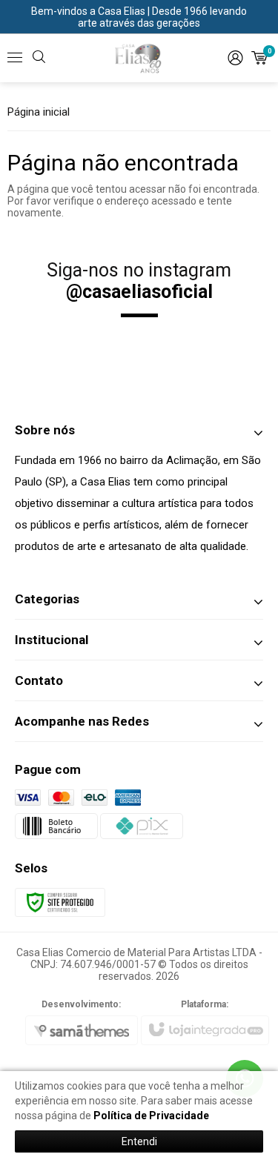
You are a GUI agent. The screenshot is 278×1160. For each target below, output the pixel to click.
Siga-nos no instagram (139, 280)
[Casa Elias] (138, 57)
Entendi (139, 1141)
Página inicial (38, 112)
